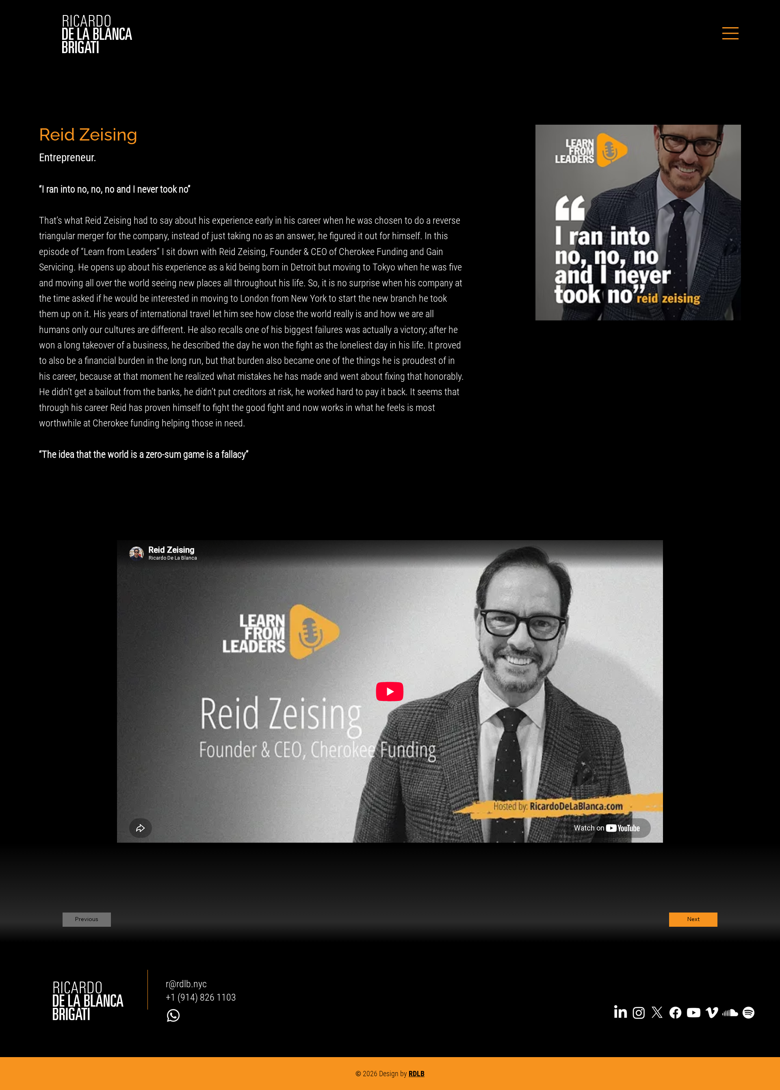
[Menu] (730, 33)
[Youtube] (694, 1013)
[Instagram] (639, 1013)
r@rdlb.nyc (186, 984)
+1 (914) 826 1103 (201, 997)
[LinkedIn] (620, 1013)
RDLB (417, 1073)
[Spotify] (748, 1013)
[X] (657, 1013)
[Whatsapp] (173, 1015)
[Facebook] (675, 1013)
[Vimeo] (712, 1013)
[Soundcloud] (730, 1013)
